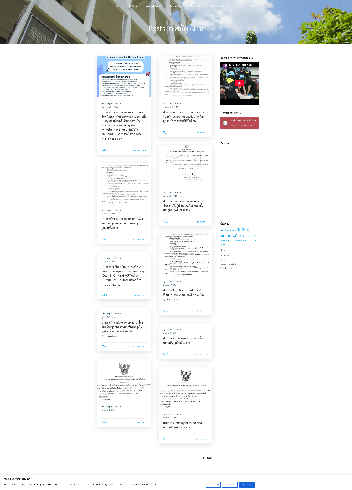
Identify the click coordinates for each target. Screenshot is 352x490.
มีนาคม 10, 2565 (170, 417)
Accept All (247, 484)
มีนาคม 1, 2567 (108, 261)
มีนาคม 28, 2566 (170, 333)
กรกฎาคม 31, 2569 (110, 107)
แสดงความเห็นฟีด (228, 264)
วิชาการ (245, 240)
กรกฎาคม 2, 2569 (170, 107)
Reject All (230, 484)
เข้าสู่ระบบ (224, 255)
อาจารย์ (251, 241)
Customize (212, 484)
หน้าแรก (119, 6)
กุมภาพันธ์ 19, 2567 (110, 317)
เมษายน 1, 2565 (109, 410)
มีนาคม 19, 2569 (109, 213)
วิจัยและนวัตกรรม (197, 6)
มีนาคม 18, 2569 (170, 285)
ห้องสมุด (239, 6)
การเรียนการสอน (228, 230)
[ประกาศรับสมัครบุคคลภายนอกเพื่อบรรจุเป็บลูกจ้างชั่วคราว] (185, 387)
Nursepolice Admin (112, 103)
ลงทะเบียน (237, 241)
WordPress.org (227, 268)
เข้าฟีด (223, 259)
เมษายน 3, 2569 (170, 196)
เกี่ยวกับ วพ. (133, 6)
